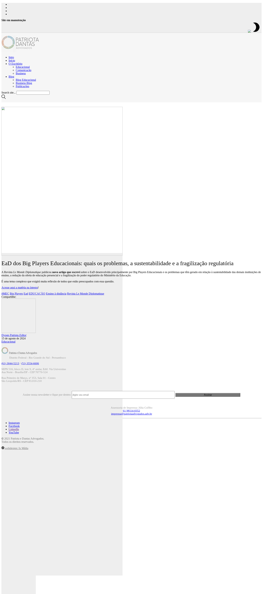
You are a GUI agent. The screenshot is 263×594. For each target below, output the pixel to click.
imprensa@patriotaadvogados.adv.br (131, 413)
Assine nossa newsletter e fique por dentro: (47, 394)
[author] (18, 462)
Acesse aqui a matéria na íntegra (19, 287)
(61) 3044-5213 (10, 363)
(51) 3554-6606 (30, 363)
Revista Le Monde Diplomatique (85, 293)
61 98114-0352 (131, 410)
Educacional (8, 341)
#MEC (5, 293)
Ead (26, 293)
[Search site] (3, 97)
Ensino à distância (56, 293)
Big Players (16, 293)
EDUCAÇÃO (37, 293)
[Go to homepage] (21, 51)
